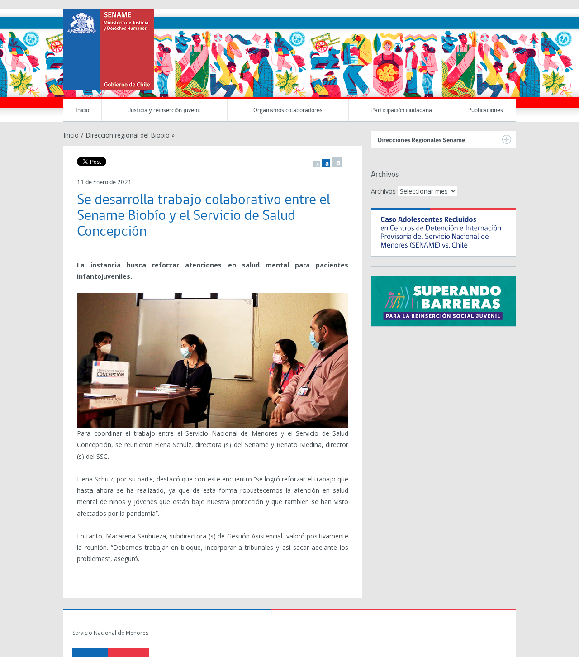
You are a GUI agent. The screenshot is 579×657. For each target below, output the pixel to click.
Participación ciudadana (401, 110)
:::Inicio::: (82, 110)
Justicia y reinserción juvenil (164, 110)
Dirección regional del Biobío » (130, 135)
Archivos (383, 191)
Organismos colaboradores (288, 110)
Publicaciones (485, 110)
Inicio (71, 135)
